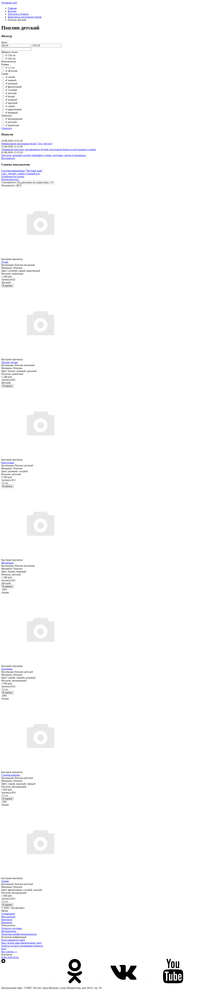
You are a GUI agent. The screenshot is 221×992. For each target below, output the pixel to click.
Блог (3, 948)
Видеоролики (8, 931)
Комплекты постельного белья (24, 17)
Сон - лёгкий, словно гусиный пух (20, 173)
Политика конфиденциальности (19, 934)
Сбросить (6, 128)
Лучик (4, 262)
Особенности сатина (12, 176)
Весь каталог (8, 916)
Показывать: (8, 185)
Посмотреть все (10, 179)
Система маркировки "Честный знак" (22, 170)
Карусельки (7, 462)
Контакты (6, 919)
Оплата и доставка (11, 928)
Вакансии (6, 922)
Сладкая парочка (10, 775)
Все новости (8, 158)
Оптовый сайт (9, 2)
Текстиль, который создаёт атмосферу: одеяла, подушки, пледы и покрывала (43, 155)
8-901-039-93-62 (10, 957)
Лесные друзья (9, 362)
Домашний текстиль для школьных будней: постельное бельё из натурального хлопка (48, 149)
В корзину (7, 285)
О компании (8, 913)
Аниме (5, 881)
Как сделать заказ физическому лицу (21, 942)
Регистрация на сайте (13, 940)
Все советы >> (9, 951)
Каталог (12, 11)
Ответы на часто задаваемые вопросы (22, 945)
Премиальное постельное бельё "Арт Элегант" (27, 143)
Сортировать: (8, 182)
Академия (6, 669)
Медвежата (7, 562)
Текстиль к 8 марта (18, 14)
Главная (12, 8)
